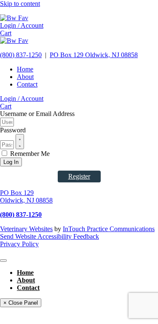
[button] (21, 25)
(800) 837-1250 (21, 54)
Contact (27, 84)
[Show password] (20, 141)
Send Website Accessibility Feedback (49, 236)
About (25, 76)
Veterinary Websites (26, 228)
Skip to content (20, 3)
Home (25, 69)
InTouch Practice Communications (109, 228)
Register (79, 176)
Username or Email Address (37, 113)
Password (13, 130)
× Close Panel (20, 303)
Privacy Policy (19, 244)
